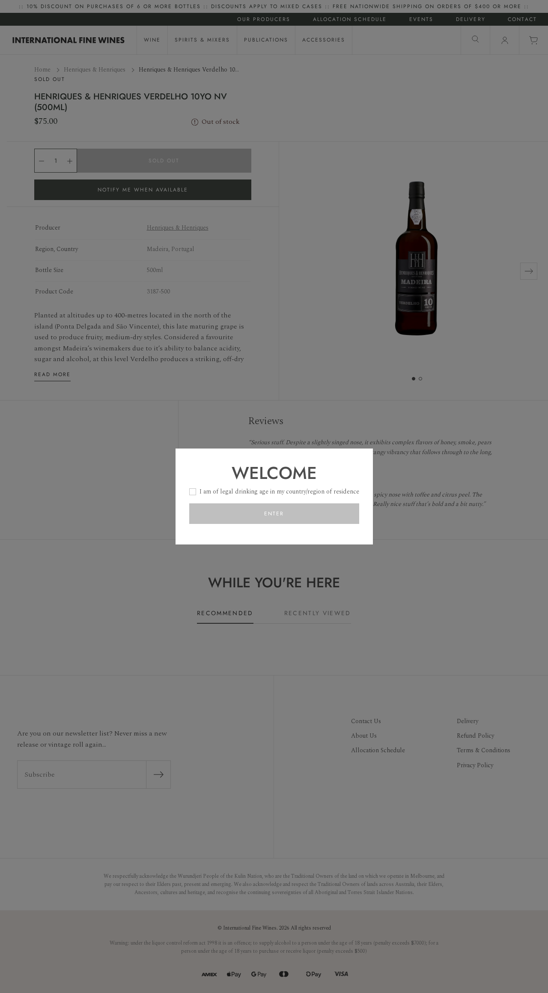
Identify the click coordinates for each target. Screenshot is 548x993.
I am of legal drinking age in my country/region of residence (279, 491)
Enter (274, 513)
